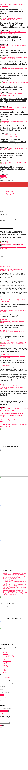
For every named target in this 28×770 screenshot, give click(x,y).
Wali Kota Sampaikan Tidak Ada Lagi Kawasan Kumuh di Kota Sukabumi (12, 361)
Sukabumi (20, 244)
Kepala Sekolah (7, 385)
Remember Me (5, 692)
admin (7, 241)
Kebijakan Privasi (4, 609)
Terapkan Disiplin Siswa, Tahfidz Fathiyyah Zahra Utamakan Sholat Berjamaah (14, 114)
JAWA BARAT (10, 198)
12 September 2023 (5, 365)
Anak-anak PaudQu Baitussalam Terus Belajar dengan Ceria (13, 88)
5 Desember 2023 (4, 330)
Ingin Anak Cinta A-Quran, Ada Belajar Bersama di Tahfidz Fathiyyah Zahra (13, 155)
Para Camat (13, 385)
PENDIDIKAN (7, 213)
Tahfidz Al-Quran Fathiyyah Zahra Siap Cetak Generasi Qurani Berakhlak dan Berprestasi (14, 25)
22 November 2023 (5, 341)
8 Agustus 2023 (4, 242)
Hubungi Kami (11, 606)
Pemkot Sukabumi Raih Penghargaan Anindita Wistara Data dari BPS (12, 326)
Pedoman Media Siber (15, 609)
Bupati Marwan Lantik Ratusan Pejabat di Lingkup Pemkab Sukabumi (14, 305)
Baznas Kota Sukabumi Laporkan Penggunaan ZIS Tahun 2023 (11, 315)
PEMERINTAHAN (8, 228)
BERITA (5, 190)
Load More (3, 176)
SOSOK (5, 200)
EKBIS (5, 204)
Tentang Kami (6, 611)
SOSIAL (5, 227)
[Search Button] (15, 219)
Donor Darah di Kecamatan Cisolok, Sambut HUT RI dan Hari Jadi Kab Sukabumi (12, 415)
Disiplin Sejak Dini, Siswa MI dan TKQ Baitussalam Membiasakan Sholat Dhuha (13, 101)
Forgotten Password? (5, 698)
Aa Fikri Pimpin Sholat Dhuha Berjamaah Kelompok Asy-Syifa (13, 51)
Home (1, 228)
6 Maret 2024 (3, 309)
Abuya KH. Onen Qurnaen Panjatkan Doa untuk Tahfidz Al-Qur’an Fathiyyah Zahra (13, 142)
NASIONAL (9, 203)
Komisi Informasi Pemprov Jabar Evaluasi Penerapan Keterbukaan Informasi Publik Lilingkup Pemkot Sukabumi (13, 349)
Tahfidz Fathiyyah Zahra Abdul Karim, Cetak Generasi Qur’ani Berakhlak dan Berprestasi (13, 128)
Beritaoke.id (7, 677)
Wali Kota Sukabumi (18, 387)
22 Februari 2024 (4, 319)
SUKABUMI (9, 192)
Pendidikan (14, 244)
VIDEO (5, 250)
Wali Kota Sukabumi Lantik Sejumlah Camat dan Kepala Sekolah (11, 11)
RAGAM (5, 217)
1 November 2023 (4, 354)
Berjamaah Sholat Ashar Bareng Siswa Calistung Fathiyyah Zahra (13, 63)
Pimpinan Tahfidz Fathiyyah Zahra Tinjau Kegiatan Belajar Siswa (12, 169)
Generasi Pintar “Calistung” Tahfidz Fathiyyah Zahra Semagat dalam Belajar (13, 75)
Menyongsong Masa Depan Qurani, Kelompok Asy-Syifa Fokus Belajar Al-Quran (11, 39)
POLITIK (5, 203)
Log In (1, 713)
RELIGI (5, 196)
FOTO (4, 245)
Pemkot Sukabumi (8, 387)
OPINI (4, 206)
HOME (5, 184)
